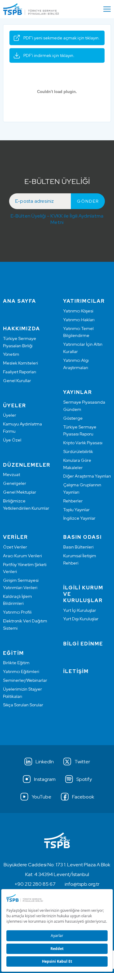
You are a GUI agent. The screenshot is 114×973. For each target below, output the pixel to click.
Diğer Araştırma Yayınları (87, 476)
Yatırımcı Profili (17, 612)
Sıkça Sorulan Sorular (23, 705)
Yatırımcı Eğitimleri (21, 671)
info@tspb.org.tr (82, 884)
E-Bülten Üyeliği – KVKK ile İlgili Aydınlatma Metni (57, 219)
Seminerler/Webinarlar (25, 680)
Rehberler (73, 501)
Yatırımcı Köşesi (78, 311)
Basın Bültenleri (78, 547)
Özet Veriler (15, 547)
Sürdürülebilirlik (78, 451)
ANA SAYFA (19, 301)
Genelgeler (14, 483)
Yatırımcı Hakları (79, 319)
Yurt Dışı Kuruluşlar (80, 618)
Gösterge (73, 418)
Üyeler (9, 415)
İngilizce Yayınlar (79, 518)
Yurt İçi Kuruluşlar (79, 610)
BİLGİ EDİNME (83, 644)
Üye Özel (12, 440)
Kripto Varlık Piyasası (82, 442)
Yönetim (11, 354)
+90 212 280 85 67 (35, 884)
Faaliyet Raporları (19, 372)
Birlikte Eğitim (16, 662)
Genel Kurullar (17, 380)
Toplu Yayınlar (76, 509)
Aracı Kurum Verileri (22, 555)
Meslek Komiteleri (20, 363)
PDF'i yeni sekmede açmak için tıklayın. (61, 38)
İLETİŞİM (76, 671)
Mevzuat (11, 474)
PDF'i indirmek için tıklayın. (48, 55)
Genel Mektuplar (19, 492)
